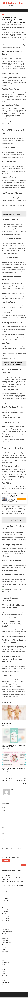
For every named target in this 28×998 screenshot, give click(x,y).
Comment (4, 810)
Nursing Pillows (5, 958)
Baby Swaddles (5, 920)
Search (3, 862)
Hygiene (4, 953)
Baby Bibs (4, 893)
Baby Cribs (4, 905)
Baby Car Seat (5, 900)
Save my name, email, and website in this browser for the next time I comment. (12, 848)
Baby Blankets (5, 896)
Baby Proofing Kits (6, 916)
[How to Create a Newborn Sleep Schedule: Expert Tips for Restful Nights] (14, 736)
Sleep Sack (4, 975)
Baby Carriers (5, 902)
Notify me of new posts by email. (10, 857)
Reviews (4, 969)
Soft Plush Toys (5, 978)
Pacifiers (4, 960)
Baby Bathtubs (5, 891)
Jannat (12, 24)
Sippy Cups (4, 971)
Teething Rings (5, 982)
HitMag (14, 995)
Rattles (3, 967)
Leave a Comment (17, 24)
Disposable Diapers (6, 944)
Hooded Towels (5, 951)
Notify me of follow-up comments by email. (13, 852)
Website (4, 839)
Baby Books (5, 898)
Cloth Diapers (5, 933)
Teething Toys (5, 984)
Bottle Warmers (5, 927)
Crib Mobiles (5, 938)
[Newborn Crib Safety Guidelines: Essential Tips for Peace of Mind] (14, 759)
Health (3, 949)
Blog (3, 922)
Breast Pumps (5, 929)
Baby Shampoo (5, 918)
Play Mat (4, 964)
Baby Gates (4, 907)
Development (5, 940)
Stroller (4, 980)
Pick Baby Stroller (13, 3)
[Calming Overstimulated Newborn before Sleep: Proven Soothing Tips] (14, 713)
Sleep (3, 14)
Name (3, 827)
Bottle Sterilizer (5, 924)
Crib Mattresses (6, 936)
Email (3, 833)
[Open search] (25, 10)
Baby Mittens (5, 911)
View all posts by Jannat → (16, 792)
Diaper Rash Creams (6, 942)
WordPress (9, 995)
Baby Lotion (5, 909)
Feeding (4, 947)
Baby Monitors (5, 913)
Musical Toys (5, 955)
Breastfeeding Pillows (7, 931)
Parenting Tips (5, 962)
